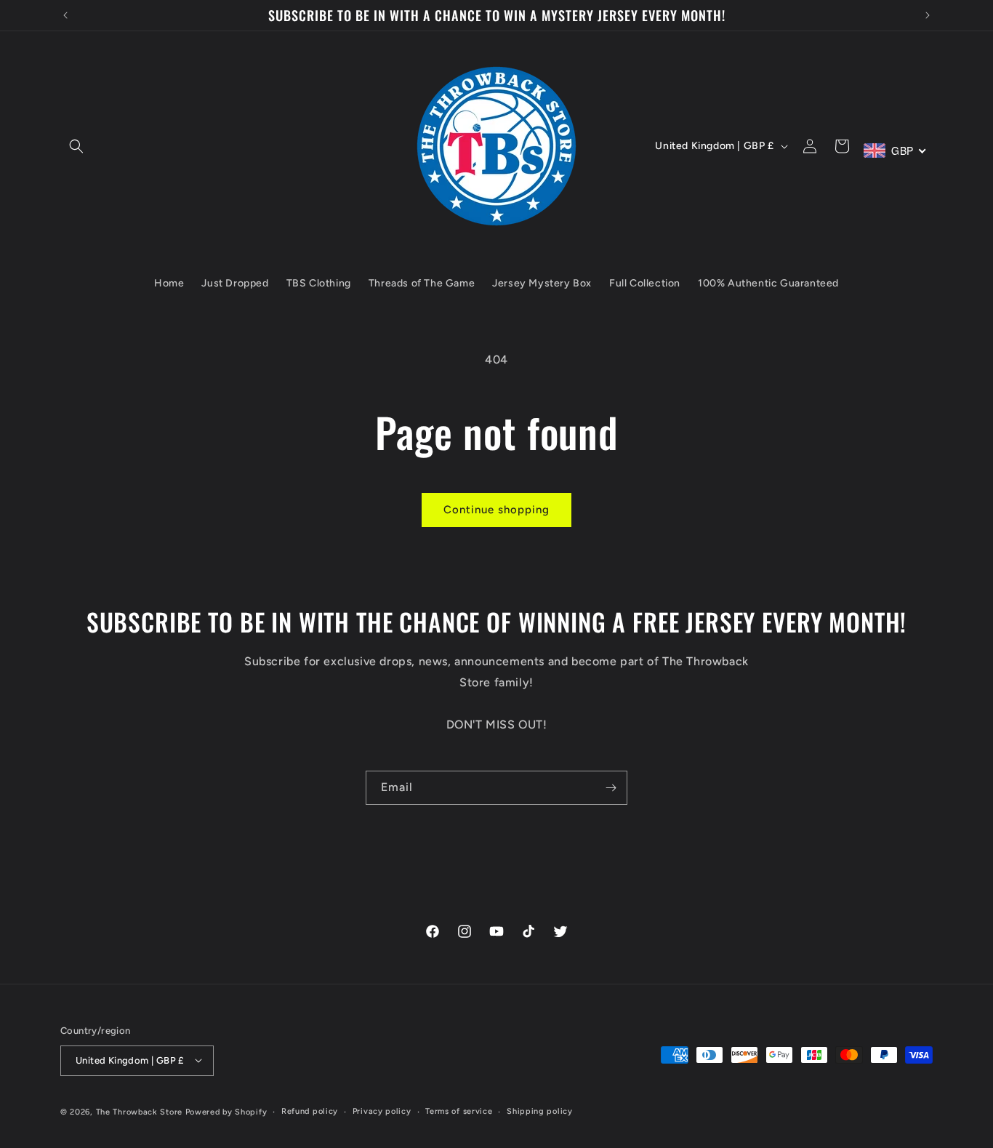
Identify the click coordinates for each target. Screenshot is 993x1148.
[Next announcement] (928, 15)
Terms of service (458, 1110)
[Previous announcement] (65, 15)
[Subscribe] (611, 788)
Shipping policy (540, 1110)
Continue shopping (496, 509)
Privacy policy (382, 1110)
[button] (76, 146)
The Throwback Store (139, 1111)
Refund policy (309, 1110)
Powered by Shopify (226, 1111)
